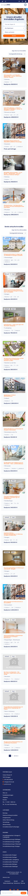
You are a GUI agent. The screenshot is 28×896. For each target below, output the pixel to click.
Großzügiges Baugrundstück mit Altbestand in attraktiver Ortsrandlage (13, 141)
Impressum (7, 881)
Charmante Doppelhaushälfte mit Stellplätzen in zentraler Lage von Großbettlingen (12, 497)
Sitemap (23, 883)
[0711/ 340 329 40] (3, 1)
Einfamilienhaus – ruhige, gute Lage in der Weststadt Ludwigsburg (14, 325)
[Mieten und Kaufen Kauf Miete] (14, 32)
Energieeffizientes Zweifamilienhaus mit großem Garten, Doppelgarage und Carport (13, 708)
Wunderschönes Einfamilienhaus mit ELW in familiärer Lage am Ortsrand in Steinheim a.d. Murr (14, 359)
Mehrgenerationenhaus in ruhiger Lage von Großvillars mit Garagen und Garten (13, 255)
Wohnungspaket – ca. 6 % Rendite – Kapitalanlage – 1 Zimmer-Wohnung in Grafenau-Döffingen (13, 76)
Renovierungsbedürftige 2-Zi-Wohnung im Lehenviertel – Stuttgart (14, 568)
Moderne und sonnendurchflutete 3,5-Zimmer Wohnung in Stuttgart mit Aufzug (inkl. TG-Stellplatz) (13, 291)
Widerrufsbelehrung (8, 883)
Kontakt (16, 881)
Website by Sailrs (6, 877)
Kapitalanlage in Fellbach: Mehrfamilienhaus (10, 395)
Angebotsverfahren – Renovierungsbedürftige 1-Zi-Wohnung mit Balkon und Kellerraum (13, 534)
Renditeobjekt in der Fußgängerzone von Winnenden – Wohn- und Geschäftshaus (13, 463)
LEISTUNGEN (6, 810)
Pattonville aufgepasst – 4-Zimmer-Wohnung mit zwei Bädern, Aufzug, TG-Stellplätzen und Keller (13, 109)
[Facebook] (10, 890)
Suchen (14, 35)
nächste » (16, 755)
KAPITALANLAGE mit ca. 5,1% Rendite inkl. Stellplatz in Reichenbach (13, 429)
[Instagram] (14, 890)
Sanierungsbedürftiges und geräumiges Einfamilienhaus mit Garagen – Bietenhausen (13, 636)
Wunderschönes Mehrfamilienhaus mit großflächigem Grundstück (13, 742)
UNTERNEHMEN (6, 790)
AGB (22, 881)
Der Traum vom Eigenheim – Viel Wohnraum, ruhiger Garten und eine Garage (12, 673)
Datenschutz (17, 883)
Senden (23, 893)
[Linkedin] (17, 890)
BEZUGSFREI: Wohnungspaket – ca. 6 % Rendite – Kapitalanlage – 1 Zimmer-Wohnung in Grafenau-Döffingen (13, 173)
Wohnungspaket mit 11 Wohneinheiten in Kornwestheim (13, 602)
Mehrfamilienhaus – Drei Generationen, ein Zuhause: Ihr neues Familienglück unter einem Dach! (14, 206)
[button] (25, 5)
